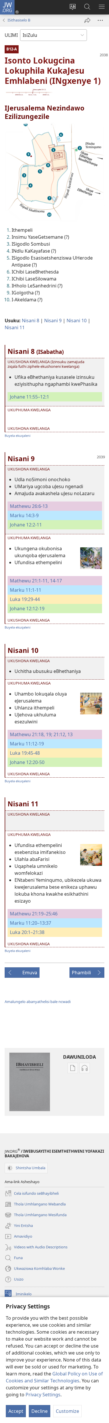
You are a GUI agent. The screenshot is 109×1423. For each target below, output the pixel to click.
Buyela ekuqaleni (18, 435)
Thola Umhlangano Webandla (35, 1204)
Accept (15, 1411)
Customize (67, 1411)
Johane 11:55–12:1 (29, 397)
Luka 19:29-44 (25, 599)
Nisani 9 (53, 320)
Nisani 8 (30, 320)
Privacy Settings (43, 1394)
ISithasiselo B (19, 20)
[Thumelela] (87, 20)
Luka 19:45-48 (25, 753)
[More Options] (100, 20)
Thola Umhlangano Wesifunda (36, 1215)
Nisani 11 (15, 327)
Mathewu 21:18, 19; (31, 734)
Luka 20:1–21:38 (27, 932)
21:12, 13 (62, 734)
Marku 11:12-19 (27, 744)
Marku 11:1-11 (25, 590)
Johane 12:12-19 (27, 608)
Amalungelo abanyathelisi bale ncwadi (38, 1001)
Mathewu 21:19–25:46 (34, 913)
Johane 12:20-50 (27, 762)
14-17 (55, 580)
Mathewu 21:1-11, (29, 580)
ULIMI (11, 35)
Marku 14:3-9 (24, 515)
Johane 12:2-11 (26, 525)
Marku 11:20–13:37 (30, 923)
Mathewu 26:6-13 (29, 506)
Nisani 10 (77, 320)
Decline (39, 1411)
